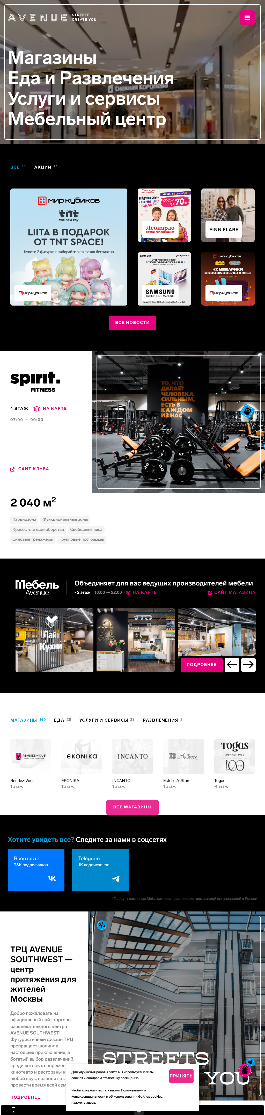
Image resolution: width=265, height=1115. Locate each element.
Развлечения (117, 78)
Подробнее (25, 1097)
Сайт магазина (235, 592)
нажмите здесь (83, 1103)
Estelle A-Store (176, 780)
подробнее (202, 664)
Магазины (52, 58)
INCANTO (121, 780)
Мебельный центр (87, 119)
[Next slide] (248, 665)
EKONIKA (70, 780)
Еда (24, 78)
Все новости (132, 322)
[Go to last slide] (232, 665)
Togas (219, 780)
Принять (181, 1076)
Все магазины (132, 807)
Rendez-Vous (22, 780)
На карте (145, 592)
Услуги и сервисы (84, 99)
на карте (55, 408)
